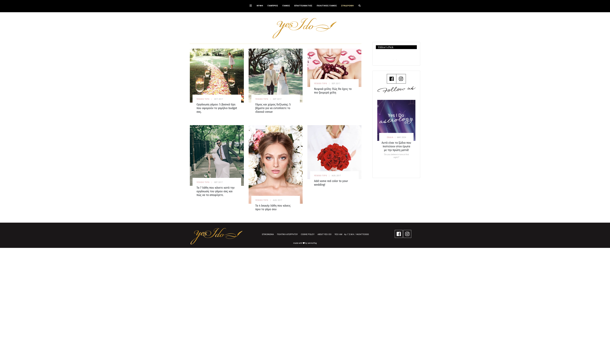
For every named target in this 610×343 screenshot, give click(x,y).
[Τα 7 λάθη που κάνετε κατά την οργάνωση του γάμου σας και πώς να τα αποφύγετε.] (217, 155)
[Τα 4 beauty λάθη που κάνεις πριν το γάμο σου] (276, 164)
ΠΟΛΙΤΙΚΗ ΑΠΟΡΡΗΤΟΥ (287, 234)
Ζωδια (390, 137)
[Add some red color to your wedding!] (334, 151)
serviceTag (312, 243)
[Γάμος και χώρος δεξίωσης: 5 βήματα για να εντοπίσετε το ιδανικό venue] (276, 75)
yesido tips (203, 99)
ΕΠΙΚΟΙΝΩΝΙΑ (268, 234)
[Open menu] (251, 6)
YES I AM (338, 234)
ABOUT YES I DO (324, 234)
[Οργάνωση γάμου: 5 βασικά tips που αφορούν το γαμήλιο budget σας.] (217, 75)
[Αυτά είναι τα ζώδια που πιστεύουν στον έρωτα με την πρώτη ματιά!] (396, 120)
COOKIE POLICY (307, 234)
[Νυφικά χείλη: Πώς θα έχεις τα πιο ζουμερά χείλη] (334, 67)
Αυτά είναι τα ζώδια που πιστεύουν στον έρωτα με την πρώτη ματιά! (396, 146)
